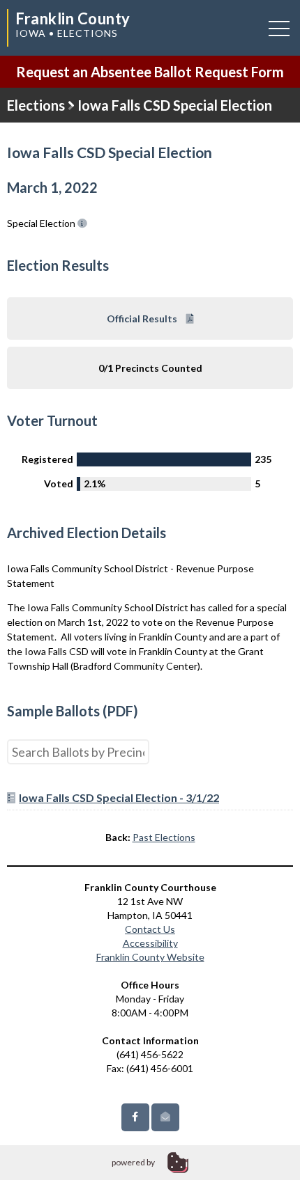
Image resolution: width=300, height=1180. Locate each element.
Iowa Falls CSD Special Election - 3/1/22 (119, 797)
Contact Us (150, 929)
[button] (279, 28)
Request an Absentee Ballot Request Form (150, 71)
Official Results (143, 318)
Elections (36, 105)
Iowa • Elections (66, 33)
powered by (133, 1162)
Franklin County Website (150, 957)
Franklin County (72, 18)
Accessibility (150, 943)
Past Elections (164, 837)
